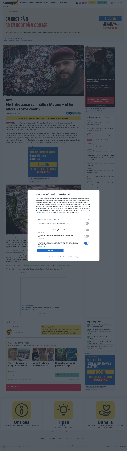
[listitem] (63, 219)
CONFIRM (50, 250)
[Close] (95, 194)
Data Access (63, 257)
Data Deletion (53, 257)
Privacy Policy (74, 257)
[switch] (86, 223)
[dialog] (63, 225)
